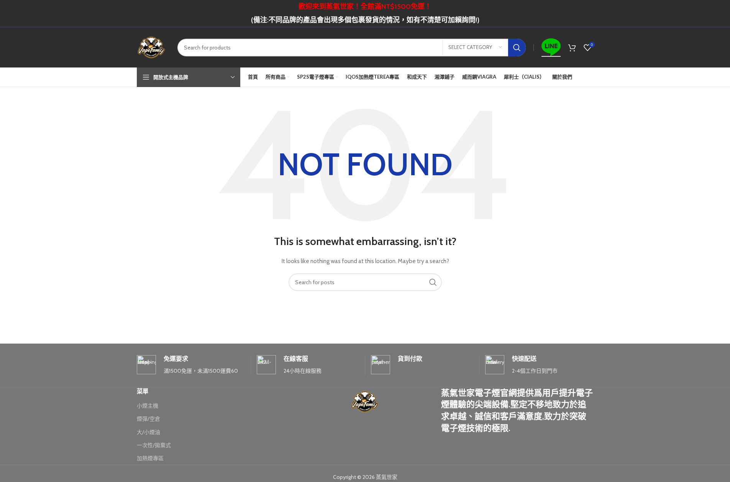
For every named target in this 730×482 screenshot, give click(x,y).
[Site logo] (151, 46)
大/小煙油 (148, 432)
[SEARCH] (517, 47)
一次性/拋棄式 (154, 445)
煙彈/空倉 (148, 418)
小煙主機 (147, 405)
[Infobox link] (191, 365)
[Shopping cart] (572, 47)
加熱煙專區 (150, 458)
